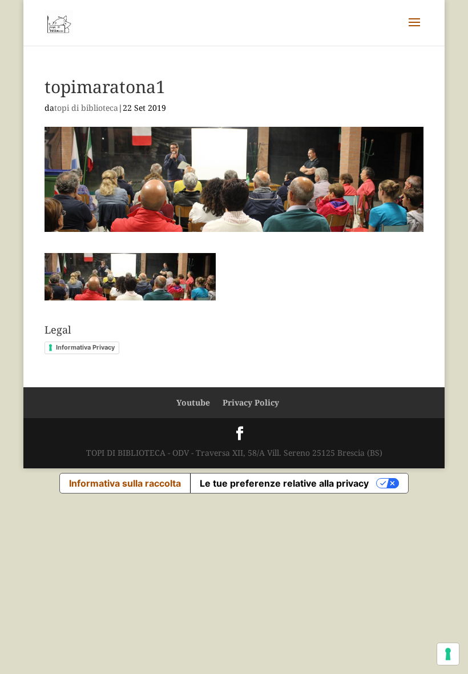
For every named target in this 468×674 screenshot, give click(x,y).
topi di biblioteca (86, 107)
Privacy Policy (251, 402)
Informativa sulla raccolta (125, 483)
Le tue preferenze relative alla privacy (284, 483)
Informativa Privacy (85, 347)
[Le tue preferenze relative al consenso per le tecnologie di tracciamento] (448, 654)
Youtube (193, 402)
